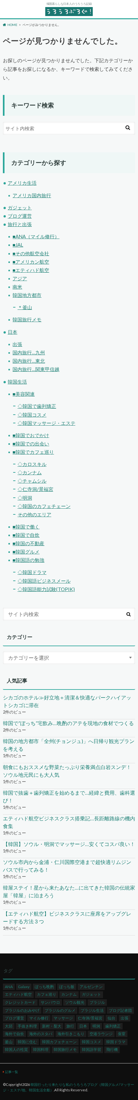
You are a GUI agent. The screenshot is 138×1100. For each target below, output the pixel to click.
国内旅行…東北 (29, 361)
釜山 (9, 1041)
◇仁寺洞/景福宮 (35, 489)
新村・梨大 (51, 1026)
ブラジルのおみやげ (22, 1010)
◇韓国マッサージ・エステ (46, 423)
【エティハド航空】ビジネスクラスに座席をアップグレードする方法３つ (67, 917)
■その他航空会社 (31, 253)
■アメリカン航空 (31, 262)
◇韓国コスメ (32, 415)
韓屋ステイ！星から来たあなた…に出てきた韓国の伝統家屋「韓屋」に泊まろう (69, 891)
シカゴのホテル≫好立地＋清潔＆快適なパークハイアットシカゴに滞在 (67, 701)
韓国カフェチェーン (59, 1041)
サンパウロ (50, 1002)
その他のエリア (34, 514)
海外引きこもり (70, 1033)
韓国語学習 (91, 1049)
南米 (17, 287)
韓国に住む (27, 1041)
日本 (12, 332)
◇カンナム (30, 472)
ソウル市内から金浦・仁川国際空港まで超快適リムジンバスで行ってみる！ (67, 866)
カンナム (69, 994)
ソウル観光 (74, 1002)
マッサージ (63, 1018)
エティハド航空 (18, 994)
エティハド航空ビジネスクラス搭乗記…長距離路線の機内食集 (69, 822)
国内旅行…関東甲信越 (36, 369)
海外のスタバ (40, 1033)
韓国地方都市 (27, 295)
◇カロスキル (32, 464)
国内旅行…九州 (29, 352)
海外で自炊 (14, 1033)
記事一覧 (11, 1072)
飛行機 (112, 1049)
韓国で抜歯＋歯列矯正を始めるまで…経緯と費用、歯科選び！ (69, 796)
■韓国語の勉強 (28, 560)
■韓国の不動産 (28, 543)
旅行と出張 (20, 224)
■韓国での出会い (31, 443)
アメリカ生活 (22, 183)
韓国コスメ (91, 1041)
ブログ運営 (20, 216)
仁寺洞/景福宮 (90, 1018)
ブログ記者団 (120, 1010)
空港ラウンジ (101, 1033)
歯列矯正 (113, 1026)
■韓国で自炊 (26, 535)
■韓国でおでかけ (31, 435)
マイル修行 (38, 1018)
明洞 (96, 1026)
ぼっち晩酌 (44, 986)
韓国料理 (40, 1049)
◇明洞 (25, 498)
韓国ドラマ (115, 1041)
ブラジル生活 (92, 1010)
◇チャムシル (32, 481)
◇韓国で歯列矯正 (37, 406)
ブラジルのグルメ (60, 1010)
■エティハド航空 (31, 270)
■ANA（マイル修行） (36, 236)
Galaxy (24, 986)
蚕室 (121, 1033)
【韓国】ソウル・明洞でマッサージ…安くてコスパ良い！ (69, 844)
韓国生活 (17, 382)
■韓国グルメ (26, 551)
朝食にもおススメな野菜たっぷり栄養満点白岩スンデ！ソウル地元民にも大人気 (67, 771)
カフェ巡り (46, 994)
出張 (17, 344)
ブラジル (97, 1002)
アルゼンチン (91, 986)
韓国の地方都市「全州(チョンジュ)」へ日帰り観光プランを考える (68, 745)
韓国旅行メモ (27, 319)
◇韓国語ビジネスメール (44, 581)
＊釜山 (25, 307)
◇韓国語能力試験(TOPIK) (46, 589)
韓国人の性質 (16, 1049)
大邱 (9, 1026)
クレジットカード (20, 1002)
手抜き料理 (27, 1026)
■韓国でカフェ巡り (33, 452)
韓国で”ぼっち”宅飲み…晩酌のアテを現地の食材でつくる (68, 723)
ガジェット (20, 207)
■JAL (18, 245)
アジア (20, 278)
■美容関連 (24, 394)
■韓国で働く (26, 526)
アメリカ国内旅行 (32, 195)
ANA (9, 986)
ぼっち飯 (66, 986)
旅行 (70, 1026)
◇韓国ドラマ (32, 572)
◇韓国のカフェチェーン (44, 506)
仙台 (111, 1018)
